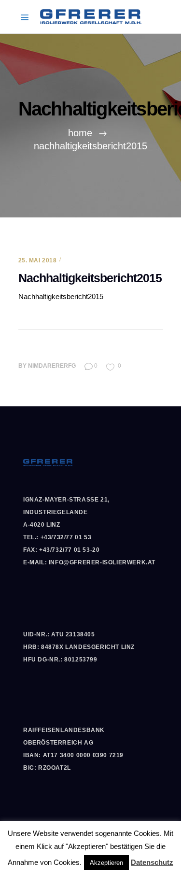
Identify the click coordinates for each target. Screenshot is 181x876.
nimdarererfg (52, 365)
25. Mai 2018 (37, 260)
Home (80, 133)
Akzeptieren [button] (106, 862)
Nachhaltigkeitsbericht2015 (60, 296)
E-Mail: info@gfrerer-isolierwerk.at (89, 562)
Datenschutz (152, 862)
